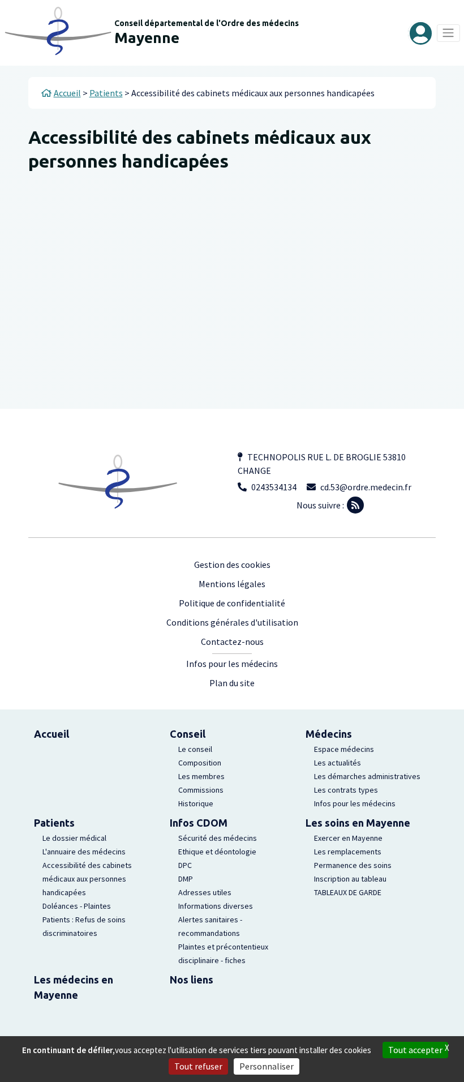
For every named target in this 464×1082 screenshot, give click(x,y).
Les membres (201, 776)
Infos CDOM (198, 822)
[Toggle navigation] (448, 33)
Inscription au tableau (350, 879)
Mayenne (146, 37)
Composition (199, 763)
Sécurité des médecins (217, 838)
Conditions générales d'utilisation (232, 622)
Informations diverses (215, 906)
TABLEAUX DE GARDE (347, 892)
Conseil (187, 733)
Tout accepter (415, 1049)
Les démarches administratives (367, 776)
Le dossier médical (74, 838)
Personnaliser (266, 1066)
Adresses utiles (204, 892)
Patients (54, 822)
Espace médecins (344, 749)
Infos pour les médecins (232, 663)
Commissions (201, 790)
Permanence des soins (353, 865)
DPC (185, 865)
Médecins (329, 733)
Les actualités (337, 763)
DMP (185, 879)
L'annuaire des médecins (84, 851)
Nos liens (191, 979)
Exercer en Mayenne (348, 838)
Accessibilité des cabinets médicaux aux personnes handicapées (87, 878)
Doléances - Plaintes (76, 906)
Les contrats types (346, 790)
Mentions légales (232, 583)
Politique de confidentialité (232, 603)
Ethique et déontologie (217, 851)
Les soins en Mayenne (358, 822)
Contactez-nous (232, 641)
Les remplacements (347, 851)
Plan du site (232, 682)
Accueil (51, 733)
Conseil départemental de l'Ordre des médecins (206, 23)
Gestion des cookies (232, 564)
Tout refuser (198, 1066)
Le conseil (195, 749)
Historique (195, 803)
